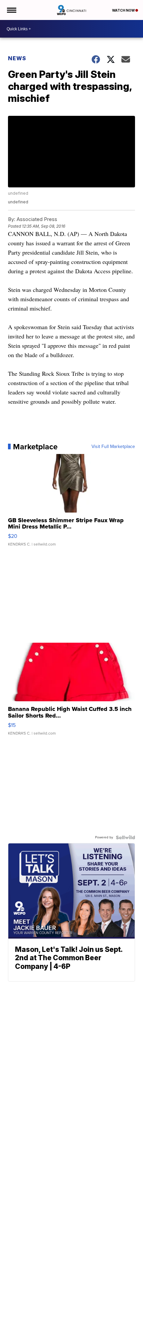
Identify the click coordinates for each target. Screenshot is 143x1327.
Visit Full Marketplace (113, 446)
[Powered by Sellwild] (125, 837)
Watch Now (123, 10)
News (17, 58)
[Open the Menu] (11, 10)
